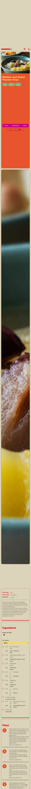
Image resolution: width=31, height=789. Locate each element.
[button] (8, 130)
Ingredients (15, 125)
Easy (11, 593)
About (6, 125)
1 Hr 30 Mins (13, 595)
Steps (24, 125)
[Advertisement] (15, 576)
